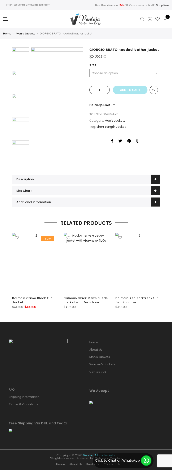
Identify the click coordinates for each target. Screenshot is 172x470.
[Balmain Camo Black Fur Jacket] (34, 263)
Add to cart (130, 90)
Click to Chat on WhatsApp (117, 460)
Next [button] (75, 106)
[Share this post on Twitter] (120, 141)
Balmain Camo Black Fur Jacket (32, 300)
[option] (57, 105)
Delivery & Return (102, 105)
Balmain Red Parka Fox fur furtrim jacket (136, 300)
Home (7, 34)
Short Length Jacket (111, 127)
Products (92, 464)
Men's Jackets (25, 34)
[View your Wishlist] (157, 19)
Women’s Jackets (102, 364)
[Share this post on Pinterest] (129, 141)
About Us (95, 350)
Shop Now (162, 5)
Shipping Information (24, 397)
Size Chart (24, 191)
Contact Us (97, 372)
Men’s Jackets (99, 357)
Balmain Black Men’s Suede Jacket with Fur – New (86, 300)
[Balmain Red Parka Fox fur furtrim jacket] (137, 263)
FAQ (12, 389)
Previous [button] (41, 106)
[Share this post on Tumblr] (137, 141)
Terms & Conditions (23, 404)
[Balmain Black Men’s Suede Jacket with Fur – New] (86, 263)
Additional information (33, 202)
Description (25, 179)
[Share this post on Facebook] (112, 141)
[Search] (142, 19)
